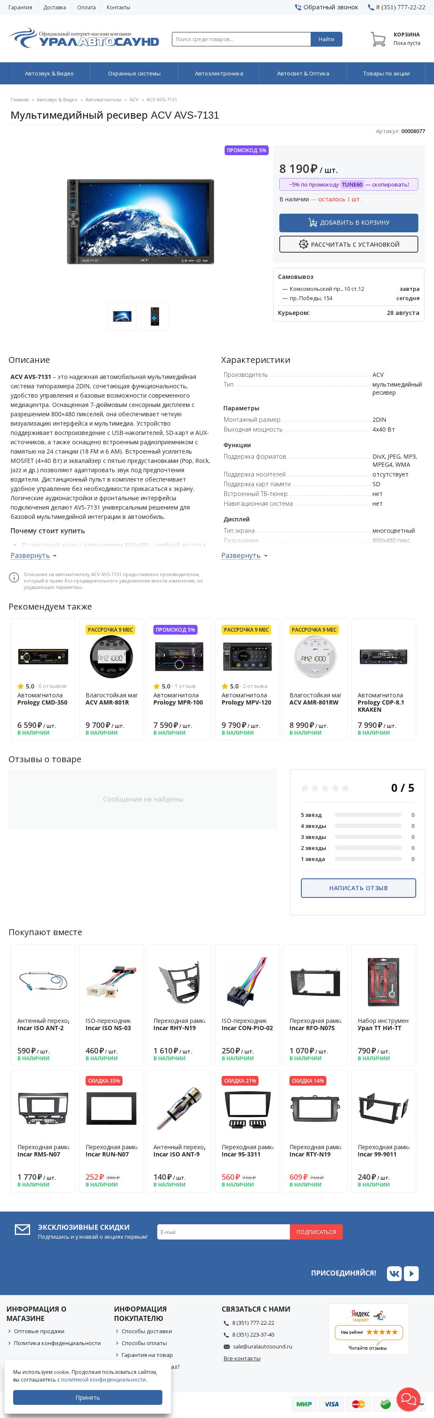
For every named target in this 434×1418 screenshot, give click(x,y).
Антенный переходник (49, 1024)
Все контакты (242, 1358)
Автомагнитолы (104, 99)
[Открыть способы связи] (408, 1399)
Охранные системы (134, 73)
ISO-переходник (108, 1024)
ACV (134, 99)
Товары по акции (386, 73)
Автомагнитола (42, 698)
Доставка (54, 7)
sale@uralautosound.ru (262, 1346)
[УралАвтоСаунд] (83, 39)
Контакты (118, 7)
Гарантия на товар (147, 1355)
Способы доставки (147, 1331)
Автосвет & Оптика (303, 73)
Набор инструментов (388, 1024)
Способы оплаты (144, 1343)
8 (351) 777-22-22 (253, 1322)
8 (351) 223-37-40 (253, 1334)
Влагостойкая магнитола (122, 698)
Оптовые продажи (39, 1331)
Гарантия (20, 7)
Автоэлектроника (219, 73)
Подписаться (316, 1232)
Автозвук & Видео (49, 73)
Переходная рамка (180, 1024)
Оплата (86, 7)
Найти (326, 39)
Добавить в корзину (354, 222)
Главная (20, 99)
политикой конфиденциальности (103, 1379)
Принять (87, 1397)
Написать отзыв (358, 888)
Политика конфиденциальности (57, 1343)
